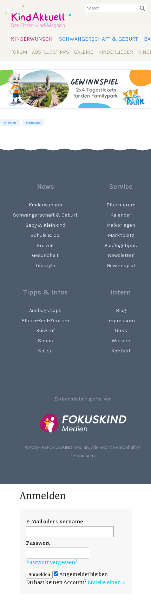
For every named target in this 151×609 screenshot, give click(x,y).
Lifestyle (45, 266)
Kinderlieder (115, 52)
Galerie (83, 52)
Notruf (45, 351)
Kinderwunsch (32, 39)
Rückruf (45, 330)
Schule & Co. (45, 235)
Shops (45, 341)
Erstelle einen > (106, 582)
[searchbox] (116, 8)
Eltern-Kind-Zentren (45, 321)
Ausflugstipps (50, 52)
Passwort (38, 543)
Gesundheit (45, 255)
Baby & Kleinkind (45, 225)
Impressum (83, 455)
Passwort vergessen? (51, 562)
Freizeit (45, 246)
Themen (10, 122)
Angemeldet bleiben (83, 574)
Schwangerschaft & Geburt (98, 39)
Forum (18, 52)
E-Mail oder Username (54, 521)
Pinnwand (33, 122)
